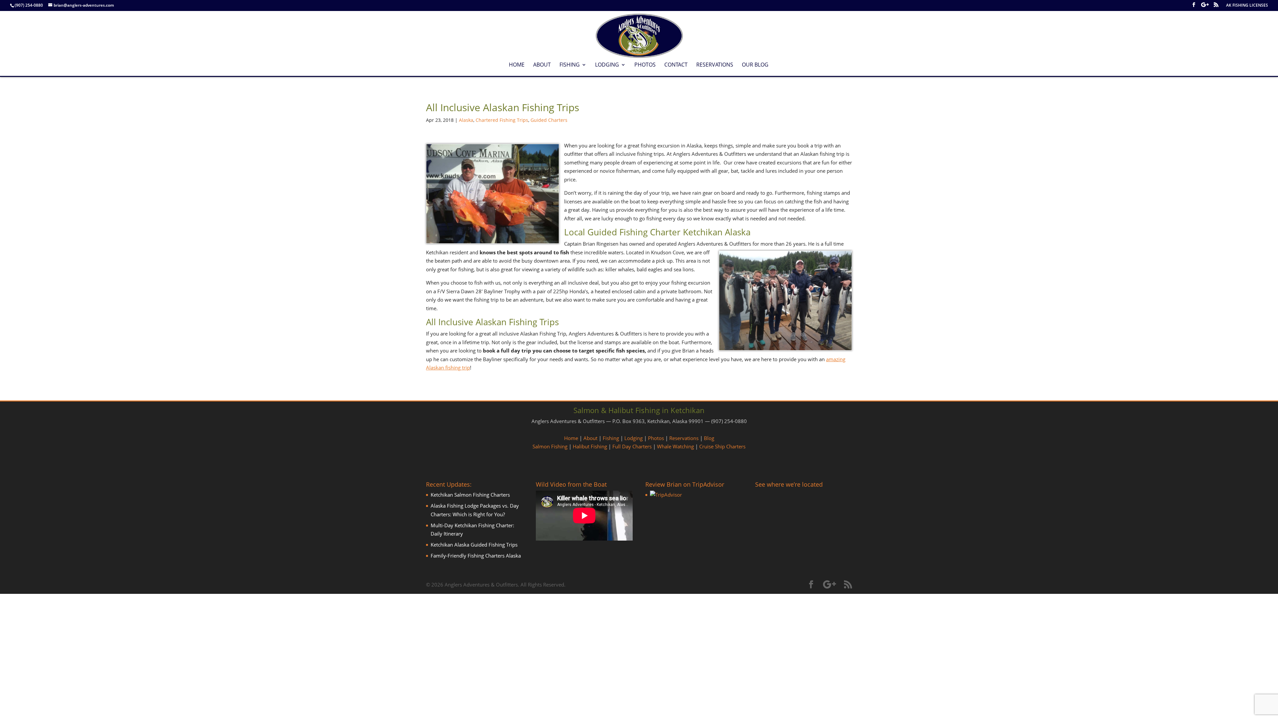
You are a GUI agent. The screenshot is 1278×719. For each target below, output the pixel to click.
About (542, 65)
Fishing (569, 65)
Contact (676, 65)
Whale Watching (675, 446)
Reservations (714, 65)
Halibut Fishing (590, 446)
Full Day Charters (632, 446)
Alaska (466, 120)
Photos (645, 65)
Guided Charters (549, 120)
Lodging (607, 65)
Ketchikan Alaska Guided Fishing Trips (474, 544)
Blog (709, 438)
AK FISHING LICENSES (1247, 5)
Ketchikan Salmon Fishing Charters (470, 494)
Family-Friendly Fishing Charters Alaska (476, 555)
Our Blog (755, 65)
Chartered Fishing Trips (502, 120)
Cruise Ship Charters (722, 446)
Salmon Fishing (549, 446)
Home (517, 65)
